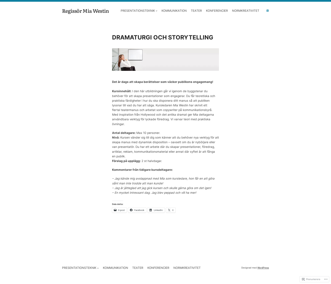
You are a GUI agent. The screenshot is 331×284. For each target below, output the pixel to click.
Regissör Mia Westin (85, 10)
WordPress (263, 267)
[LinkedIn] (267, 10)
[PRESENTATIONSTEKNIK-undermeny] (156, 11)
